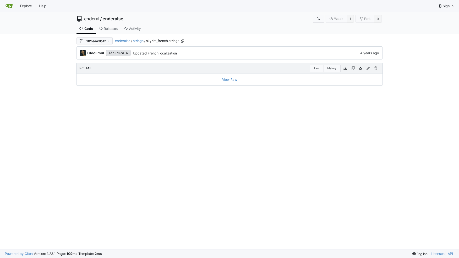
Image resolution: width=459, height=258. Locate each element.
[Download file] (345, 68)
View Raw (229, 79)
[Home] (9, 6)
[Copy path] (182, 41)
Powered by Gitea (19, 254)
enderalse (113, 18)
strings (138, 41)
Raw (316, 68)
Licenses (437, 254)
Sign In (448, 6)
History (331, 68)
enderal (91, 18)
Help (42, 6)
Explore (26, 6)
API (450, 254)
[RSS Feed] (318, 19)
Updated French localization (155, 53)
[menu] (420, 254)
